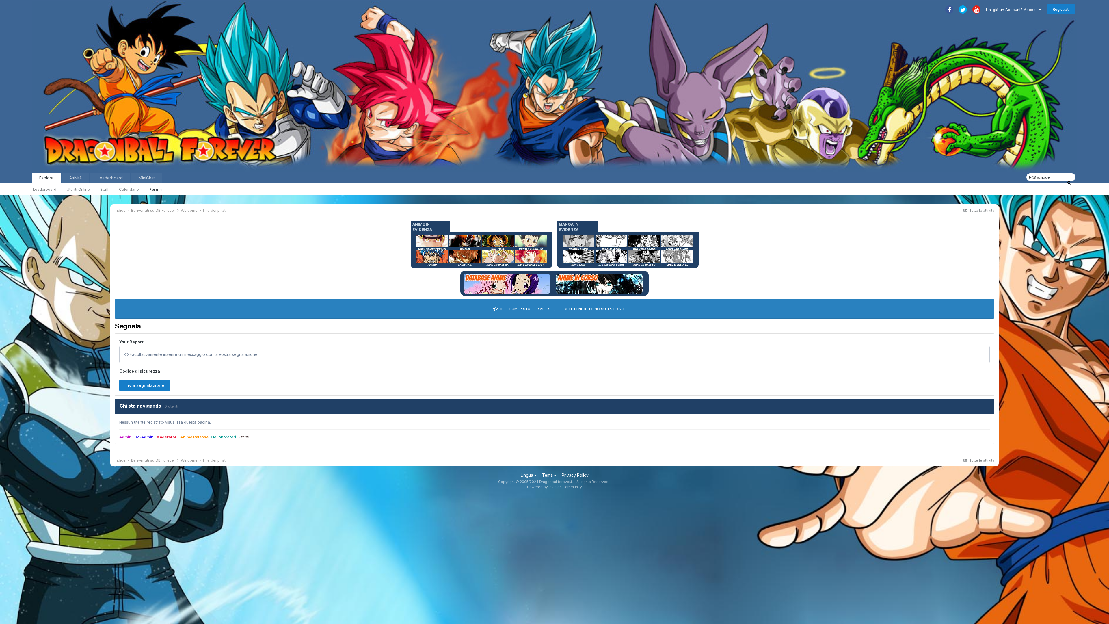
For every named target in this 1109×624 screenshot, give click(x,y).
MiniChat (147, 177)
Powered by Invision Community (554, 487)
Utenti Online (78, 189)
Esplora (46, 177)
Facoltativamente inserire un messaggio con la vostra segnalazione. (193, 354)
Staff (104, 189)
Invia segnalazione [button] (144, 385)
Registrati (1061, 9)
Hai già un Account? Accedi (1012, 9)
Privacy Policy (575, 475)
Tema (548, 475)
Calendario (129, 189)
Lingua (527, 475)
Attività (75, 177)
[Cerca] (1069, 182)
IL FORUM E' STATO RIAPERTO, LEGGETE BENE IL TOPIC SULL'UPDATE (562, 309)
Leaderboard (44, 189)
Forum (155, 189)
